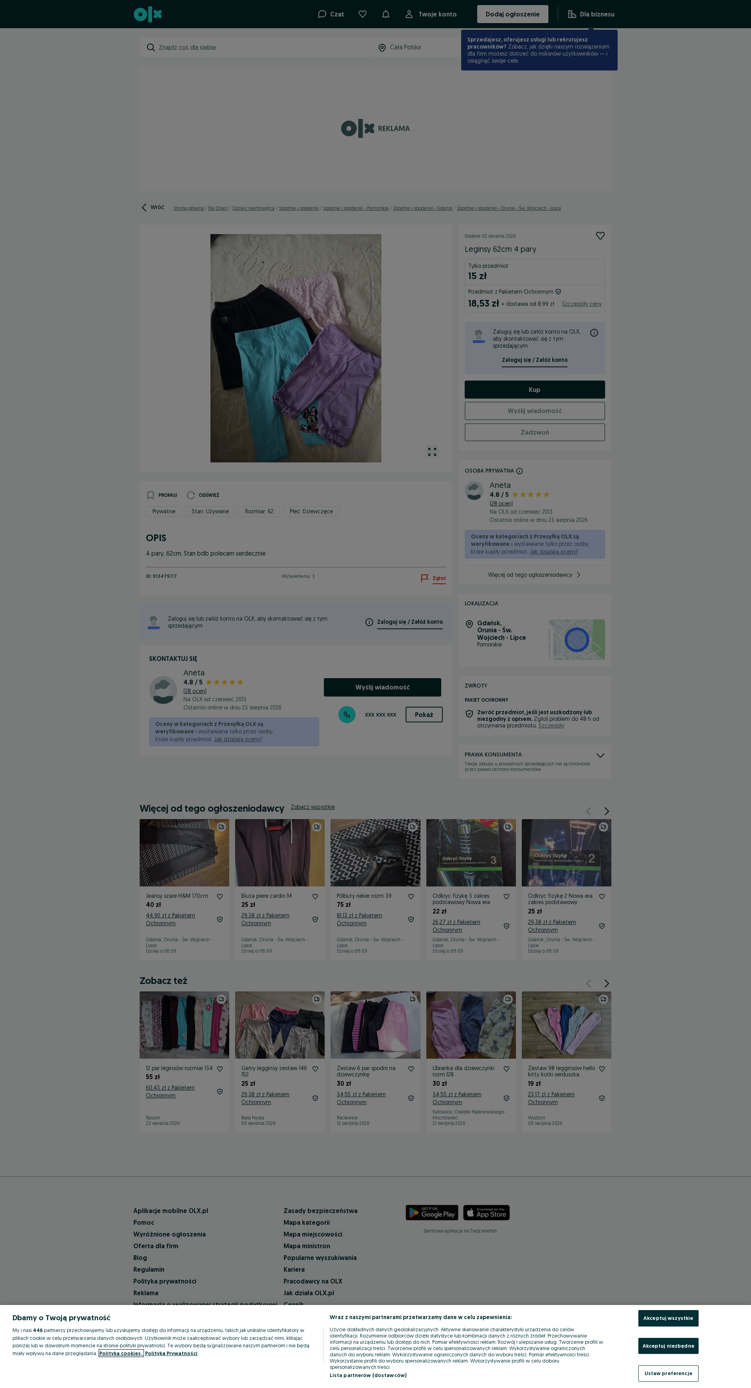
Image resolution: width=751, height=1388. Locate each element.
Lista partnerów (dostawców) (368, 1375)
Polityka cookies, (121, 1353)
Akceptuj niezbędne (668, 1346)
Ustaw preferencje (668, 1373)
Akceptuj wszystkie (668, 1318)
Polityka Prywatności (171, 1353)
